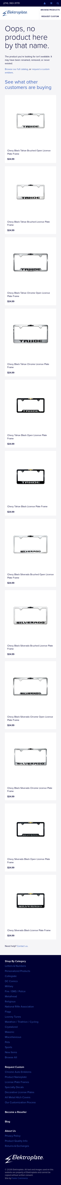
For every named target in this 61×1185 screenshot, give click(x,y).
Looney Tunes (13, 1016)
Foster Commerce (20, 1178)
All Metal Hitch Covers (17, 1097)
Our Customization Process (20, 1102)
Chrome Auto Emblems (18, 1072)
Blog (7, 1121)
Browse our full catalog (16, 69)
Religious (10, 1001)
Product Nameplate (16, 1077)
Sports (8, 1047)
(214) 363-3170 (11, 3)
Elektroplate (15, 13)
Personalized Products (17, 971)
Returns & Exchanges (17, 1146)
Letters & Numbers (15, 966)
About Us (10, 1131)
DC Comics (11, 981)
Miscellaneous (13, 1037)
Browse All (11, 1057)
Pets (7, 1042)
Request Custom (50, 16)
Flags (8, 1011)
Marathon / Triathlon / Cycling (21, 1022)
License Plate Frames (17, 1082)
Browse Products (50, 10)
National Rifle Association (19, 1006)
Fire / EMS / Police (15, 991)
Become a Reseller (16, 1112)
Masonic (9, 1032)
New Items (11, 1052)
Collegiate (11, 976)
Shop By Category (15, 961)
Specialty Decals (14, 1087)
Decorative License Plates (19, 1092)
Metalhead (11, 996)
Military (9, 986)
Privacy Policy (12, 1136)
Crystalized (11, 1027)
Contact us (22, 946)
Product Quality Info (16, 1141)
